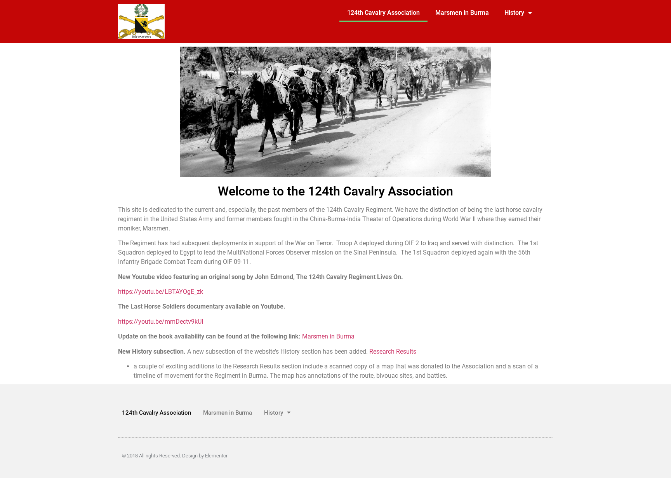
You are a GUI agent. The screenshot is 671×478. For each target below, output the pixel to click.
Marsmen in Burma (462, 12)
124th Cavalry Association (383, 12)
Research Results (392, 351)
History (514, 12)
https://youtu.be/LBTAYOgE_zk (160, 291)
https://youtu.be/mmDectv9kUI (160, 321)
